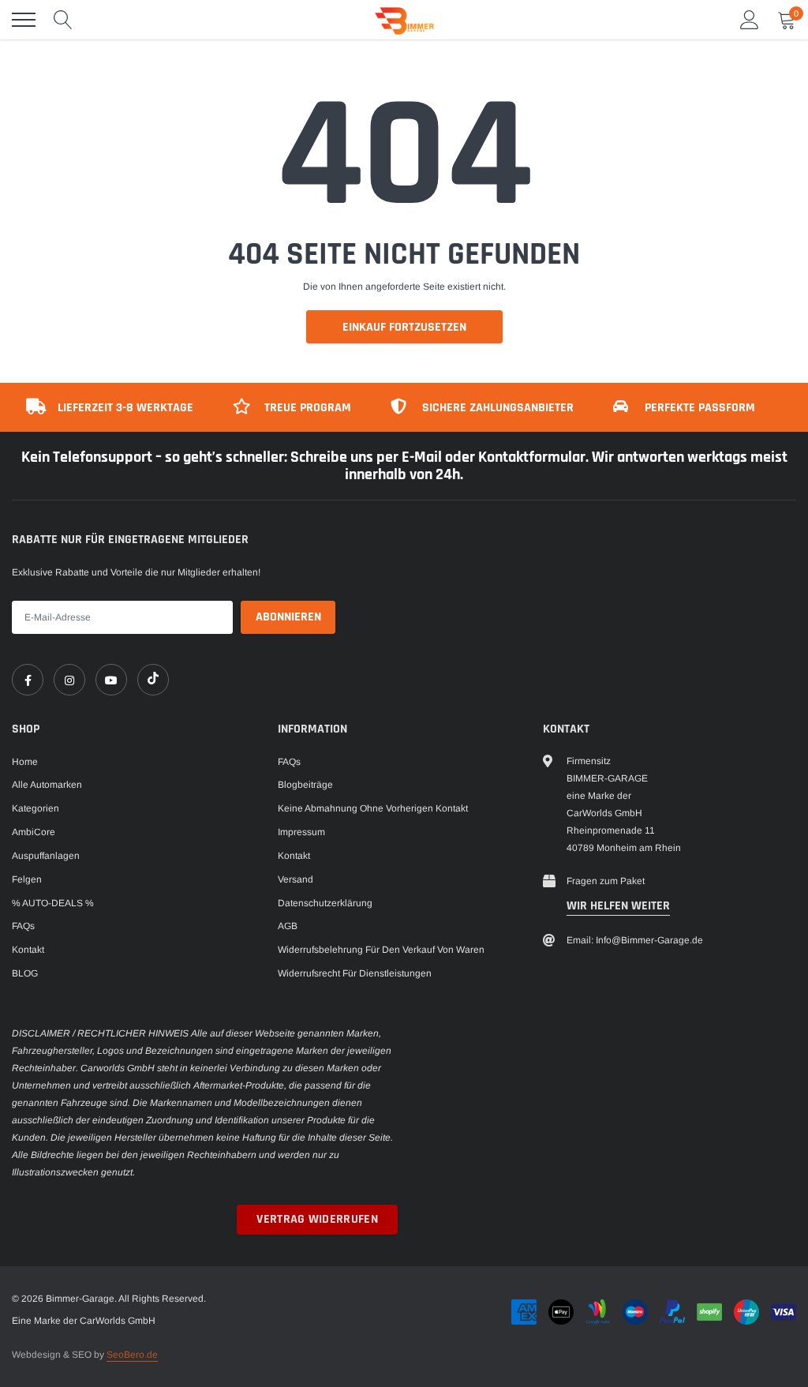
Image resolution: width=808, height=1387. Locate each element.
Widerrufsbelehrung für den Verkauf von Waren (381, 949)
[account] (749, 19)
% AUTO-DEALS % (53, 903)
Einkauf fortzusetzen (404, 327)
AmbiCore (33, 832)
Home (25, 761)
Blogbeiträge (305, 784)
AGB (287, 926)
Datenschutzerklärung (325, 903)
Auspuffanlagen (46, 855)
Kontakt (28, 949)
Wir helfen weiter (618, 906)
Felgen (27, 879)
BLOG (25, 973)
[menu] (24, 20)
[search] (63, 19)
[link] (27, 679)
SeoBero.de (132, 1354)
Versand (295, 879)
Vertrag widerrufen (317, 1219)
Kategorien (35, 808)
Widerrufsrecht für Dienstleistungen (355, 973)
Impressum (301, 832)
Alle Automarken (47, 784)
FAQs (23, 926)
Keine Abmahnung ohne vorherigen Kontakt (373, 808)
